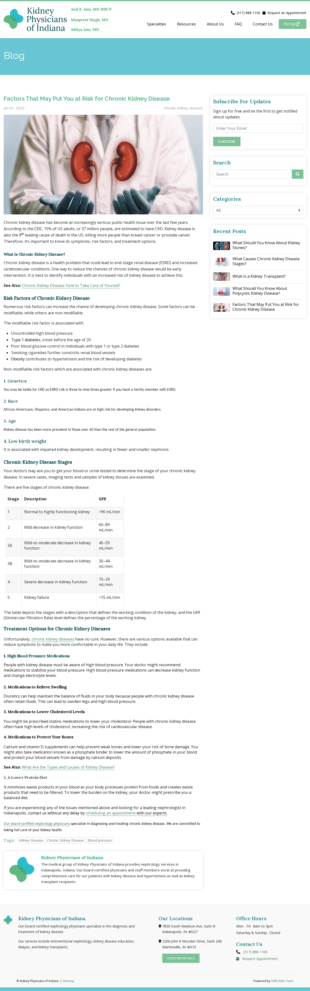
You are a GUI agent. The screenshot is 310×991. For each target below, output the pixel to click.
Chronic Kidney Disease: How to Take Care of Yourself (71, 285)
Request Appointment (259, 958)
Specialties (156, 24)
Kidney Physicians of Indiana (72, 857)
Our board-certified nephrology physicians (37, 824)
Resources (186, 24)
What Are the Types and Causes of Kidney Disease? (68, 767)
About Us (215, 24)
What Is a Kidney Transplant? (259, 276)
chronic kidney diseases (52, 639)
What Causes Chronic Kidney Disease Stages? (266, 261)
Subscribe (226, 141)
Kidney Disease (31, 840)
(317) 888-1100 (248, 12)
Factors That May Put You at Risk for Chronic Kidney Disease (265, 307)
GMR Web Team (282, 981)
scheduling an (99, 813)
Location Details (181, 958)
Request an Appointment (286, 12)
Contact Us (263, 24)
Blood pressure (100, 840)
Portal (290, 24)
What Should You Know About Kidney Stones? (266, 245)
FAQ (238, 24)
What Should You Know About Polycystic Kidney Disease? (259, 291)
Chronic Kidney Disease (65, 840)
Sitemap (68, 981)
